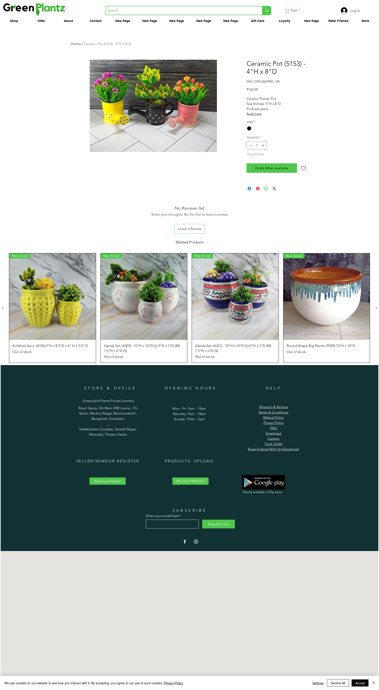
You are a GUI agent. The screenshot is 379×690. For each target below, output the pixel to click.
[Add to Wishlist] (303, 168)
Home (76, 44)
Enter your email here (162, 516)
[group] (189, 308)
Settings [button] (318, 683)
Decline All (338, 683)
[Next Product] (376, 308)
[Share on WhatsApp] (266, 188)
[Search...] (266, 10)
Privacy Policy (274, 423)
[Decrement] (250, 145)
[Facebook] (184, 541)
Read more (254, 114)
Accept (360, 683)
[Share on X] (274, 188)
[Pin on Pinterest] (257, 188)
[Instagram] (195, 541)
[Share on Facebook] (249, 188)
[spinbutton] (257, 145)
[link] (294, 10)
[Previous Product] (2, 308)
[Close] (373, 682)
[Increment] (263, 145)
